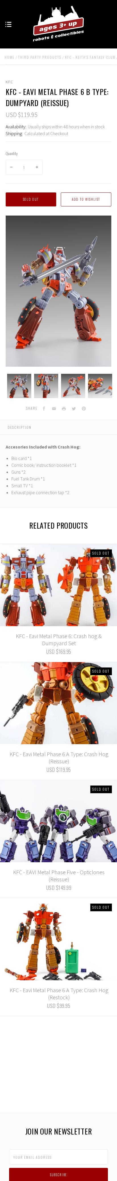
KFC (9, 81)
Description (20, 427)
